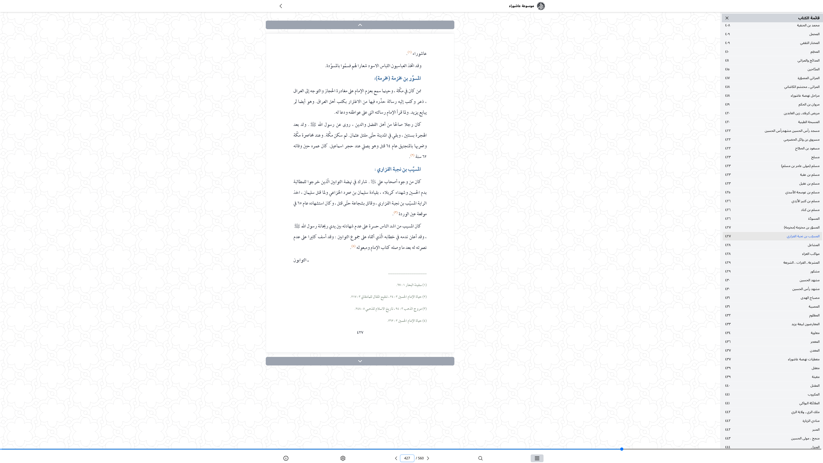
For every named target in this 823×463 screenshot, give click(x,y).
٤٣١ (772, 297)
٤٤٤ (772, 447)
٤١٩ (772, 104)
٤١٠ (772, 51)
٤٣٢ (772, 315)
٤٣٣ (772, 324)
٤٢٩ (772, 262)
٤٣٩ (772, 368)
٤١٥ (772, 69)
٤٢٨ (772, 245)
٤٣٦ (772, 341)
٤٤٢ (772, 412)
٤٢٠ (772, 113)
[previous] (396, 458)
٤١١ (772, 60)
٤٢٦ (772, 201)
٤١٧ (772, 78)
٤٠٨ (772, 25)
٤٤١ (772, 394)
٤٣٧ (772, 350)
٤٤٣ (772, 438)
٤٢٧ (772, 227)
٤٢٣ (772, 157)
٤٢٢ (772, 130)
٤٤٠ (772, 385)
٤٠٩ (772, 34)
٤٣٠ (772, 280)
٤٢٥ (772, 192)
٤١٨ (772, 86)
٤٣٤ (772, 333)
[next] (360, 361)
